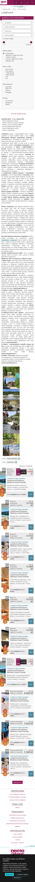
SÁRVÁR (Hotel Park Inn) (17, 818)
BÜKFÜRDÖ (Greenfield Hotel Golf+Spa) (17, 823)
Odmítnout (17, 877)
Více (31, 494)
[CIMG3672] (11, 405)
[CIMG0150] (11, 428)
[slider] (4, 42)
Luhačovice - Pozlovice (9, 240)
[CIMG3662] (11, 372)
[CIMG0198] (11, 450)
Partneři (17, 840)
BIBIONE (17, 826)
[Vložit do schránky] (4, 470)
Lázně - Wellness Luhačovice (17, 794)
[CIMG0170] (11, 439)
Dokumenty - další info (17, 842)
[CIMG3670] (11, 383)
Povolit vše (9, 874)
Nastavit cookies (23, 874)
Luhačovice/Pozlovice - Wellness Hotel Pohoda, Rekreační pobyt (19, 546)
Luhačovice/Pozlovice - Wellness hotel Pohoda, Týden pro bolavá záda (19, 577)
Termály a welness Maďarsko (17, 800)
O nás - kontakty (17, 834)
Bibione (17, 807)
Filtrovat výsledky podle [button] (18, 114)
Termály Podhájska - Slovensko (17, 797)
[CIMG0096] (11, 416)
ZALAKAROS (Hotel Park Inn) (17, 821)
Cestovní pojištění (17, 837)
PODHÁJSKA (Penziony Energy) (17, 815)
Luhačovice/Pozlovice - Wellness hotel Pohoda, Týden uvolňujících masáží (20, 609)
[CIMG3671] (11, 394)
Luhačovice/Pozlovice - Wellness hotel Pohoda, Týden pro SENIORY (19, 640)
